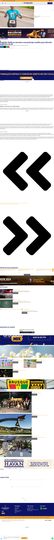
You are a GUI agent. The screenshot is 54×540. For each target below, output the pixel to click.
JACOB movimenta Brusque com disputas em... (20, 370)
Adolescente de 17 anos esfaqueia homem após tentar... (21, 290)
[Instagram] (2, 513)
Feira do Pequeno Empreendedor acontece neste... (39, 437)
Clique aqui (4, 352)
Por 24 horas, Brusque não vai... (41, 360)
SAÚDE (44, 517)
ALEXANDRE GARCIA (10, 517)
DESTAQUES (15, 517)
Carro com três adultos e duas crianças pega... (28, 310)
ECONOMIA (19, 517)
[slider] (33, 332)
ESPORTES (27, 517)
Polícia (1, 289)
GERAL (34, 517)
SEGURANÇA (47, 517)
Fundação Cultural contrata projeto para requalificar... (40, 415)
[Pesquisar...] (5, 3)
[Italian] (50, 0)
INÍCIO (5, 517)
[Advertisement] (27, 88)
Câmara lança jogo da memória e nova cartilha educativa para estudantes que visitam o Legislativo (45, 269)
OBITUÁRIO (37, 517)
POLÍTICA (41, 517)
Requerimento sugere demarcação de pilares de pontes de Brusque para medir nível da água (8, 269)
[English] (48, 0)
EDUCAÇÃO (23, 517)
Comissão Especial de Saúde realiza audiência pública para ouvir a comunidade (26, 269)
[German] (49, 0)
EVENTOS (31, 517)
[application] (27, 332)
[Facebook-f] (4, 513)
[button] (1, 47)
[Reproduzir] (20, 332)
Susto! (1, 309)
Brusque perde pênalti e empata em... (18, 360)
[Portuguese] (51, 0)
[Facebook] (53, 271)
